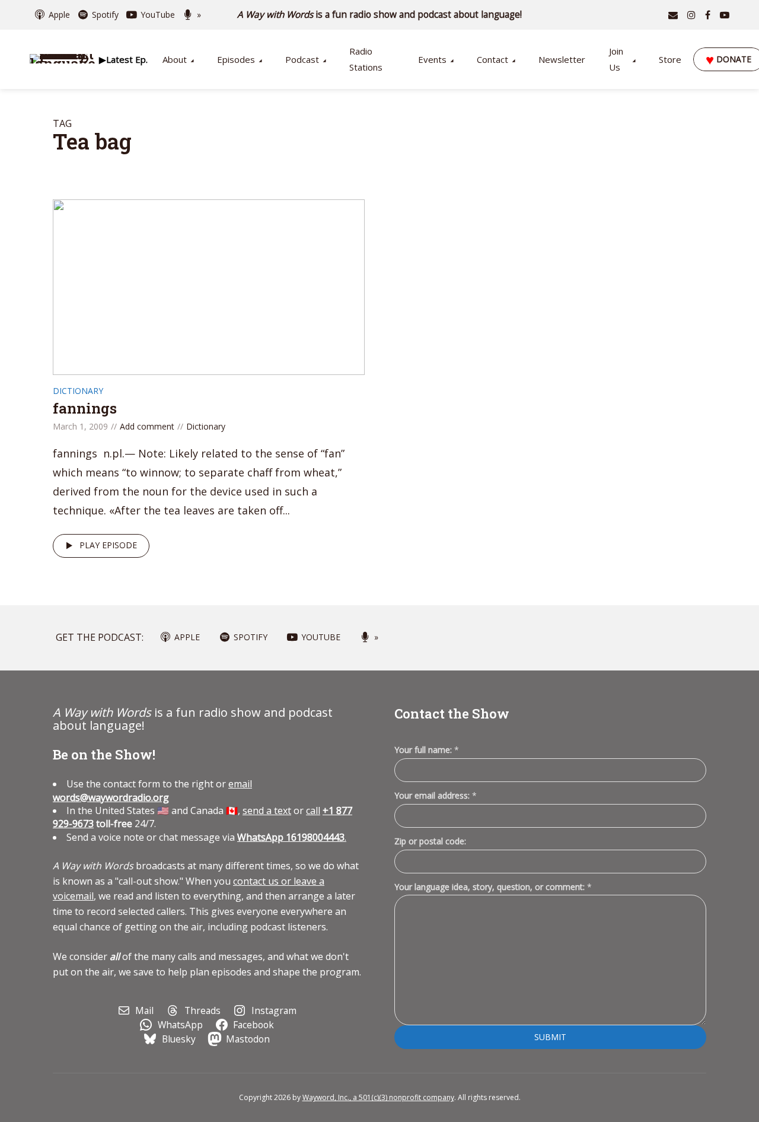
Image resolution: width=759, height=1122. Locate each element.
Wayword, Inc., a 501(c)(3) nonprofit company (378, 1097)
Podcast (302, 59)
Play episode (108, 545)
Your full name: (426, 750)
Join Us (616, 59)
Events (432, 59)
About (174, 59)
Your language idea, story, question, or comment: (493, 886)
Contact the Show (451, 713)
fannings (85, 408)
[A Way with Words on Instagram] (691, 15)
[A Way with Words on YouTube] (724, 15)
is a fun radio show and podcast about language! (379, 14)
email (152, 790)
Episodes (236, 59)
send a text (267, 810)
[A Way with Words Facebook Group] (707, 15)
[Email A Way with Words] (673, 15)
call (313, 810)
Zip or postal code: (430, 841)
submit (550, 1036)
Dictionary (78, 390)
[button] (123, 59)
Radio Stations (365, 59)
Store (670, 59)
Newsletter (561, 59)
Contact (492, 59)
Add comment (147, 426)
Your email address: (435, 795)
